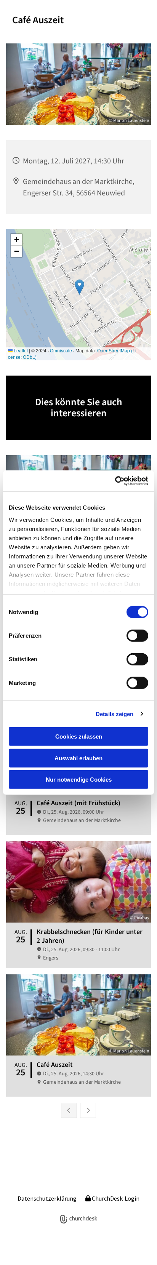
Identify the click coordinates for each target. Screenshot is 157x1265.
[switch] (137, 636)
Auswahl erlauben (78, 758)
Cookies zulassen (78, 736)
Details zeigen (114, 713)
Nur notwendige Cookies (79, 779)
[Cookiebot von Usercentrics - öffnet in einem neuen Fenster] (115, 481)
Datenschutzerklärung (47, 1198)
